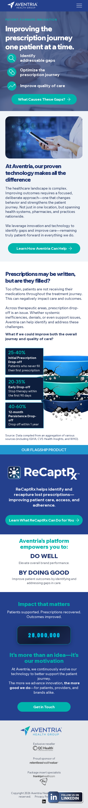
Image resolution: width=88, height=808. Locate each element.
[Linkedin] (44, 801)
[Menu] (79, 5)
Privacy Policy (44, 796)
